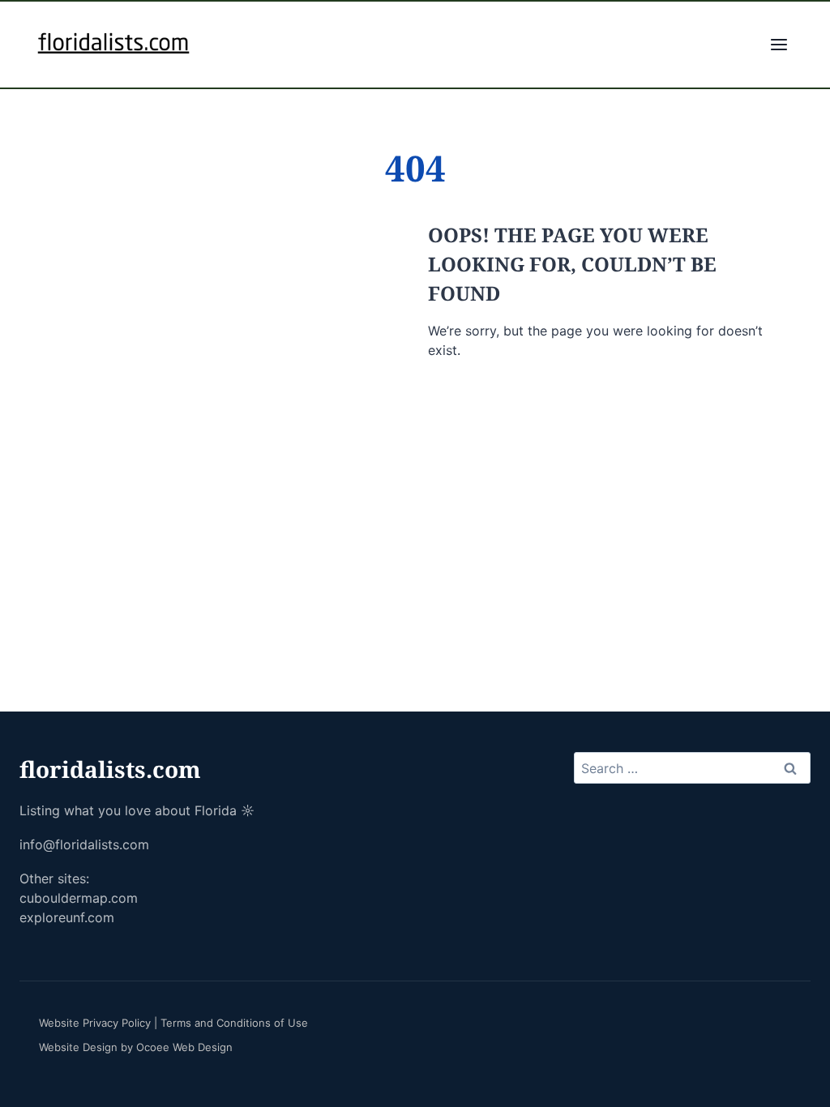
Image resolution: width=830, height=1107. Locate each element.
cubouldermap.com (78, 898)
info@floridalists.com (84, 844)
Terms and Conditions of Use (234, 1022)
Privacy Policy (117, 1022)
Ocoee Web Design (184, 1047)
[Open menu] (779, 45)
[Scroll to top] (795, 1067)
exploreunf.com (66, 917)
